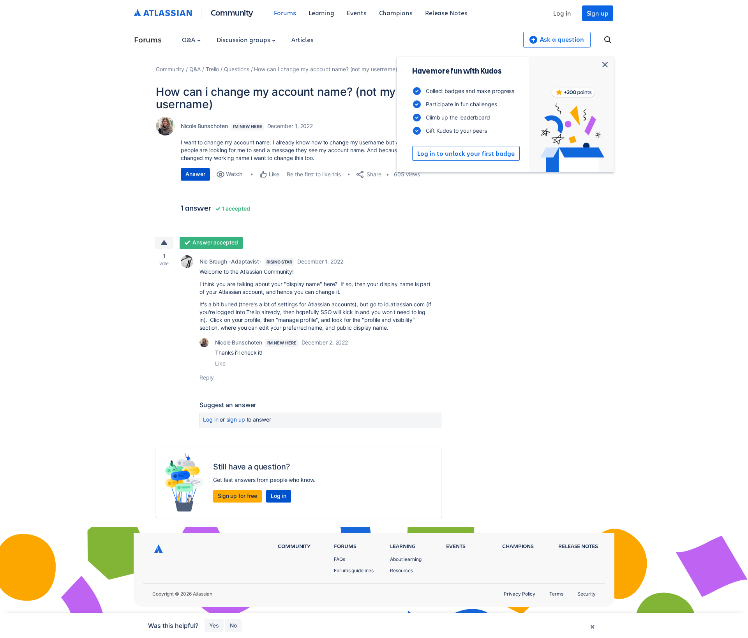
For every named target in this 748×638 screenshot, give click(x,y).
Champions (396, 13)
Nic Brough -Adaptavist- (230, 261)
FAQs (339, 559)
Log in (562, 13)
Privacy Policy (519, 594)
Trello (212, 69)
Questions (236, 69)
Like (220, 363)
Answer (195, 173)
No (233, 625)
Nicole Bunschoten (204, 126)
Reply (206, 377)
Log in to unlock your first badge (466, 153)
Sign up (598, 13)
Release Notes (446, 13)
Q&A (189, 39)
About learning (406, 559)
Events (357, 13)
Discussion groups (244, 39)
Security (586, 594)
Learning (321, 13)
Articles (302, 39)
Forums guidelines (354, 570)
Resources (401, 570)
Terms (556, 594)
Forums (285, 13)
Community (232, 12)
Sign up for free (237, 495)
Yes (214, 625)
